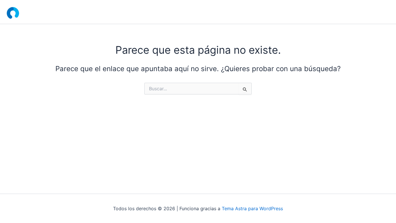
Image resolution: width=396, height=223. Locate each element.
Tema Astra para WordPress (252, 208)
